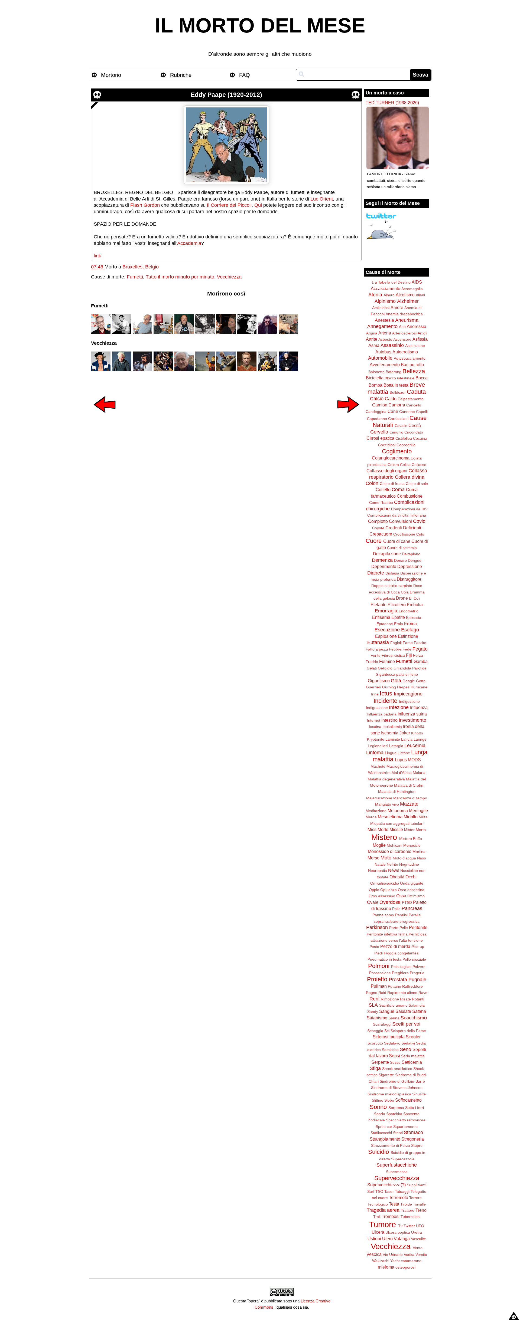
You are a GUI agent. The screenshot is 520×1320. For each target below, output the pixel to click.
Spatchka (394, 1114)
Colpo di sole (417, 483)
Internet (373, 720)
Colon (372, 483)
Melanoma (398, 810)
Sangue (386, 1011)
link (97, 255)
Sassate (403, 1011)
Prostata (398, 979)
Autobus (383, 351)
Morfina (418, 851)
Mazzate (409, 804)
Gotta (420, 681)
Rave (422, 992)
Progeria (417, 973)
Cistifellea (403, 438)
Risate (405, 999)
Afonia (375, 294)
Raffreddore (412, 986)
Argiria (371, 333)
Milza (423, 817)
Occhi (411, 876)
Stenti (398, 1133)
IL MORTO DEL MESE (260, 25)
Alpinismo (385, 301)
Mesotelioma (390, 816)
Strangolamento (385, 1139)
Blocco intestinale (399, 378)
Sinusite (419, 1094)
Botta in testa (396, 385)
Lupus (401, 759)
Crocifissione (404, 534)
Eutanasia (378, 642)
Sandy (372, 1011)
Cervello (379, 432)
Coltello (383, 489)
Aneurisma (406, 320)
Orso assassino (382, 896)
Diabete (375, 573)
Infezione (399, 707)
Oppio (374, 890)
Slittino (377, 1100)
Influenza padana (381, 714)
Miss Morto (378, 829)
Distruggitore (409, 579)
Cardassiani (398, 418)
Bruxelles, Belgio (140, 267)
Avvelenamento (385, 364)
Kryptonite (375, 739)
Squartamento (405, 1126)
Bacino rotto (412, 364)
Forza (418, 655)
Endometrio (408, 611)
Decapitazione (387, 553)
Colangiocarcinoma (391, 457)
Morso (373, 857)
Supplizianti (416, 1185)
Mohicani (394, 845)
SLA (373, 1005)
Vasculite (418, 1239)
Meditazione (376, 811)
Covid (419, 521)
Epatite (398, 617)
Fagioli (396, 643)
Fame (408, 643)
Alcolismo (405, 294)
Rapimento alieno (402, 992)
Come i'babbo (381, 502)
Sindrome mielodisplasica (389, 1094)
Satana (419, 1011)
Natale (380, 864)
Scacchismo (414, 1017)
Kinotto (417, 733)
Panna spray (383, 915)
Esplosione (386, 636)
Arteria (384, 332)
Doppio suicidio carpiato (391, 585)
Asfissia (420, 339)
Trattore (407, 1210)
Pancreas (412, 908)
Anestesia (384, 320)
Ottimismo (416, 896)
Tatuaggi (402, 1191)
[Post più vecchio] (348, 416)
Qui (258, 205)
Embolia (415, 604)
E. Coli (414, 598)
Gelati (372, 668)
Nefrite (392, 864)
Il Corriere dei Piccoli (229, 205)
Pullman (379, 986)
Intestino (389, 720)
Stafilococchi (381, 1133)
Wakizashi (380, 1261)
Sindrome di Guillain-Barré (402, 1081)
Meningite (418, 810)
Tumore (382, 1224)
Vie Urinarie (393, 1254)
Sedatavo (392, 1043)
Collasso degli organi (386, 470)
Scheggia (375, 1031)
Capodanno (377, 418)
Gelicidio (385, 668)
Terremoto (398, 1197)
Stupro (416, 1145)
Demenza (382, 560)
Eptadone (384, 624)
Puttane (394, 986)
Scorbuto (375, 1043)
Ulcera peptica (397, 1232)
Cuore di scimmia (402, 548)
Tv (400, 1226)
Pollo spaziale (414, 959)
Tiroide (406, 1204)
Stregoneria (412, 1139)
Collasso (419, 464)
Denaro (400, 560)
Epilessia (413, 617)
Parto (393, 927)
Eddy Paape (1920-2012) (226, 94)
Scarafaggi (382, 1024)
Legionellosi (378, 746)
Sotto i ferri (414, 1107)
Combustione (409, 496)
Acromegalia (412, 289)
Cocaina (420, 438)
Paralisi (401, 915)
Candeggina (376, 411)
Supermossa (397, 1172)
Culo (420, 534)
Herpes (403, 687)
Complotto (378, 521)
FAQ (244, 75)
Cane (393, 411)
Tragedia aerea (383, 1210)
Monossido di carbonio (389, 851)
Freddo (372, 661)
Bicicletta (375, 377)
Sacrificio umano (393, 1005)
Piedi (378, 953)
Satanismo (377, 1017)
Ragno (371, 992)
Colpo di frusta (392, 483)
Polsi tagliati (401, 966)
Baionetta (376, 372)
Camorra (396, 404)
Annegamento (382, 326)
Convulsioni (400, 521)
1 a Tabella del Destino (391, 282)
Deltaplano (411, 554)
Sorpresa (396, 1107)
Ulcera (378, 1232)
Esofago (410, 629)
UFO (420, 1226)
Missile (396, 829)
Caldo (390, 398)
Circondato (413, 432)
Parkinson (377, 927)
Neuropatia (377, 870)
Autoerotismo (405, 351)
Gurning (389, 687)
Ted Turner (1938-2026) (392, 102)
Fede (406, 649)
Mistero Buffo (410, 838)
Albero (389, 295)
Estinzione (408, 636)
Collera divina (409, 477)
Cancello (413, 405)
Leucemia (414, 745)
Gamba (421, 661)
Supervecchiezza (396, 1178)
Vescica (374, 1254)
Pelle (403, 927)
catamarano (411, 1261)
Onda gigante (411, 883)
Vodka (409, 1254)
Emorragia (386, 610)
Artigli (422, 333)
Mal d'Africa (402, 772)
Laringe (420, 739)
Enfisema (381, 617)
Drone (402, 598)
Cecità (414, 425)
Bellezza (413, 371)
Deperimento (383, 566)
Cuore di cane (396, 541)
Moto (386, 858)
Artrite (371, 339)
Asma (373, 345)
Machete (377, 766)
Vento (417, 1248)
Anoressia (416, 326)
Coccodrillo (405, 445)
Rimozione (390, 999)
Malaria (419, 772)
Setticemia (412, 1062)
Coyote (378, 528)
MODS (414, 759)
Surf (370, 1191)
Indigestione (409, 701)
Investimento (412, 720)
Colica (405, 464)
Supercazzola (402, 1159)
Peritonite (418, 927)
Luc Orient (321, 199)
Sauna (393, 1018)
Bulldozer (398, 392)
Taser (389, 1191)
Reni (374, 999)
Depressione (409, 566)
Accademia (189, 243)
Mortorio (111, 75)
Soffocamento (408, 1100)
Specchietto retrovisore (405, 1120)
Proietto (377, 979)
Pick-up (417, 946)
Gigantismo (379, 680)
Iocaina (375, 726)
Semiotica (390, 1050)
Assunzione (415, 345)
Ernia (398, 624)
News (393, 870)
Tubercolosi (410, 1216)
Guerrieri (373, 687)
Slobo (389, 1100)
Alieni (420, 295)
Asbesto (385, 339)
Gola (396, 680)
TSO (379, 1191)
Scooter (413, 1036)
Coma (398, 489)
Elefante (378, 604)
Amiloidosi (380, 308)
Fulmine (387, 661)
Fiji (409, 655)
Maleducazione (379, 798)
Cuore (374, 540)
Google (408, 681)
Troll (377, 1216)
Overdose (390, 902)
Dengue (414, 560)
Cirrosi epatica (380, 438)
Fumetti (135, 277)
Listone (404, 753)
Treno (421, 1210)
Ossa (401, 895)
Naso (421, 858)
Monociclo (412, 845)
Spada (379, 1114)
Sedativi (408, 1043)
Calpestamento (411, 399)
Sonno (378, 1107)
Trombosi (390, 1216)
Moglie (379, 845)
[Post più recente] (104, 416)
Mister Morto (415, 830)
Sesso (395, 1062)
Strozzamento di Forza (390, 1145)
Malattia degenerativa (386, 779)
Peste (374, 946)
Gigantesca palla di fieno (397, 674)
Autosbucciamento (409, 358)
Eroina (410, 623)
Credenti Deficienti (403, 527)
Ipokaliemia (392, 726)
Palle (396, 909)
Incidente (385, 700)
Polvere (418, 966)
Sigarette (386, 1075)
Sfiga (375, 1068)
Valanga (402, 1238)
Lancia (406, 739)
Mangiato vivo (387, 804)
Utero (387, 1238)
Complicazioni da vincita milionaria (396, 515)
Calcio (377, 398)
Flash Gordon (145, 205)
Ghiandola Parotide (410, 668)
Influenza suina (412, 713)
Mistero (384, 837)
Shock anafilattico (397, 1068)
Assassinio (392, 345)
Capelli (422, 411)
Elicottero (397, 604)
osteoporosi (405, 1267)
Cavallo (401, 425)
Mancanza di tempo (410, 798)
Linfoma (375, 752)
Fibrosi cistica (393, 655)
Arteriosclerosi (404, 333)
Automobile (380, 358)
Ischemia (389, 732)
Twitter (409, 1226)
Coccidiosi (386, 445)
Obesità (396, 876)
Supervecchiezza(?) (386, 1184)
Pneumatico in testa (384, 959)
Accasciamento (385, 288)
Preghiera (400, 973)
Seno (405, 1049)
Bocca (421, 377)
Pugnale (417, 979)
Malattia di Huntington (396, 791)
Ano (402, 326)
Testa (394, 1203)
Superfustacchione (396, 1165)
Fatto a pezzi (377, 649)
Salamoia (417, 1005)
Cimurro (396, 432)
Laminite (392, 739)
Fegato (420, 649)
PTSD (407, 902)
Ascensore (402, 339)
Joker (404, 732)
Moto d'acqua (404, 858)
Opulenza (388, 890)
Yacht (395, 1261)
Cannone (407, 411)
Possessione (380, 973)
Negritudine (409, 864)
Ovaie (372, 902)
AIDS (417, 282)
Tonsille (419, 1204)
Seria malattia (413, 1056)
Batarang (393, 372)
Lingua (390, 753)
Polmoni (378, 966)
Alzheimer (408, 301)
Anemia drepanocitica (404, 314)
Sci (386, 1031)
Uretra (416, 1232)
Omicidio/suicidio (384, 883)
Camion (379, 404)
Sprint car (384, 1126)
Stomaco (413, 1132)
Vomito (421, 1254)
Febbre (395, 649)
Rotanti (418, 999)
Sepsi (394, 1055)
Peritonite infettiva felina (387, 934)
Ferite (375, 655)
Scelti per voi (406, 1024)
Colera (393, 464)
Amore (397, 307)
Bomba (375, 385)
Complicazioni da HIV (409, 509)
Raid (382, 992)
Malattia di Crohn (408, 785)
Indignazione (377, 707)
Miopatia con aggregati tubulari (396, 823)
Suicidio (378, 1151)
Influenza (419, 707)
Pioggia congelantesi (401, 953)
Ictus (386, 693)
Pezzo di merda (395, 946)
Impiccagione (408, 694)
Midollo (411, 816)
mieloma (386, 1267)
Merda (371, 817)
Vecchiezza (229, 277)
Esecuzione (387, 629)
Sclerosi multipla (389, 1036)
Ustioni (374, 1238)
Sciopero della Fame (408, 1031)
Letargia (396, 746)
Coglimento (397, 451)
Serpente (380, 1062)
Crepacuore (380, 533)
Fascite (420, 643)
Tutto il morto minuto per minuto (180, 277)
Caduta (416, 391)
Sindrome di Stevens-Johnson (396, 1087)
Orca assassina (411, 890)
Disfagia (392, 573)
